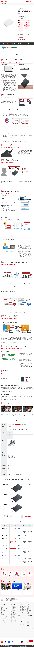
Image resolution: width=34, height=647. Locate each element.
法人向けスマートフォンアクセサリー (15, 621)
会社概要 (28, 607)
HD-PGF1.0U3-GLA (13, 562)
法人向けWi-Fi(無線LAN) (13, 607)
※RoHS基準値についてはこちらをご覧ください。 (15, 471)
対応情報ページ (13, 207)
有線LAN (2, 607)
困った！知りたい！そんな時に (23, 609)
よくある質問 (22, 624)
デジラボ (21, 612)
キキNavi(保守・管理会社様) (30, 631)
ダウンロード (22, 625)
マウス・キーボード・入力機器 (4, 616)
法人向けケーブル (12, 618)
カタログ (21, 629)
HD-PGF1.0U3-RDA (13, 558)
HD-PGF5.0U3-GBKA (13, 528)
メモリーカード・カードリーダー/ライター (5, 613)
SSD (1, 609)
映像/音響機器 (2, 614)
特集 (21, 611)
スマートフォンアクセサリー (4, 618)
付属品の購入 (22, 632)
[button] (28, 516)
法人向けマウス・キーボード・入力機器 (15, 619)
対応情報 (21, 626)
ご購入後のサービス (22, 617)
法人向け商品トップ (12, 606)
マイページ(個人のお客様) (30, 627)
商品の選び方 (22, 607)
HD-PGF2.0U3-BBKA (13, 535)
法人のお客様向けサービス (23, 618)
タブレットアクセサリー (3, 619)
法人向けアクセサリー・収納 (13, 624)
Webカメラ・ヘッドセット (4, 617)
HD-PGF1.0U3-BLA (13, 555)
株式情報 (28, 622)
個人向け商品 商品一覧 (3, 624)
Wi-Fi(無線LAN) (2, 606)
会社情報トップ (29, 606)
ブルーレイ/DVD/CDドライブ (4, 610)
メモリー (2, 611)
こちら (10, 399)
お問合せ (21, 628)
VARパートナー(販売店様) (30, 629)
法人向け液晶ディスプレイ (13, 617)
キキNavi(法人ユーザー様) (30, 630)
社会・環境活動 (29, 610)
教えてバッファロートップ (23, 606)
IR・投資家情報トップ (29, 616)
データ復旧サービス (22, 619)
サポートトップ (22, 623)
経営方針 (28, 620)
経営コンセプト (29, 608)
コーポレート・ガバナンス (30, 623)
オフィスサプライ (12, 626)
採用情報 (28, 613)
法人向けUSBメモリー (13, 614)
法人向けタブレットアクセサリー (14, 622)
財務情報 (28, 621)
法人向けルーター (12, 609)
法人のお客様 (29, 633)
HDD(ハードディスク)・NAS (4, 608)
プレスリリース (29, 612)
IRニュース (28, 617)
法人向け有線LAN (12, 608)
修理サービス (22, 627)
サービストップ (22, 615)
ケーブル (2, 615)
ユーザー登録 (22, 631)
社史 (27, 611)
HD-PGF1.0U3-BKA (13, 538)
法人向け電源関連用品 (13, 623)
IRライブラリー (29, 618)
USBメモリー (2, 612)
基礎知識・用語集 (22, 610)
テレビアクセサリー (3, 622)
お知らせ (21, 630)
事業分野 (28, 609)
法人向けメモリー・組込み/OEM (14, 613)
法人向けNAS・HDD (12, 610)
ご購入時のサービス (22, 616)
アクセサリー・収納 (3, 621)
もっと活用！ (21, 608)
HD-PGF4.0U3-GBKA (13, 531)
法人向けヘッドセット (13, 620)
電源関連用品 (2, 620)
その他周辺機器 (2, 623)
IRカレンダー (29, 619)
